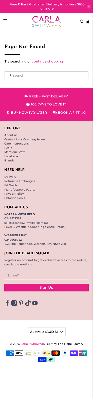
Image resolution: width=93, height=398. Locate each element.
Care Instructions (16, 143)
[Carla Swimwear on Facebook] (7, 305)
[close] (89, 6)
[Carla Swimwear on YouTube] (35, 305)
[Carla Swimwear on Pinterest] (21, 305)
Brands (9, 160)
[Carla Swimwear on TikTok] (28, 305)
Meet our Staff (14, 152)
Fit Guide (11, 185)
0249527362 (12, 218)
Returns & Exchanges (19, 181)
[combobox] (47, 75)
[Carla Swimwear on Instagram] (14, 305)
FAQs (8, 148)
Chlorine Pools (14, 198)
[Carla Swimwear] (46, 21)
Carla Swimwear (32, 343)
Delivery (10, 176)
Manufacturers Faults (19, 189)
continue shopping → (49, 61)
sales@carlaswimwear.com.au (26, 222)
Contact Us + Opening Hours (25, 139)
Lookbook (11, 156)
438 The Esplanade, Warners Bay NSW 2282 (35, 243)
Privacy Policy (14, 193)
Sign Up (46, 287)
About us (11, 135)
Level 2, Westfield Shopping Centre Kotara (34, 227)
